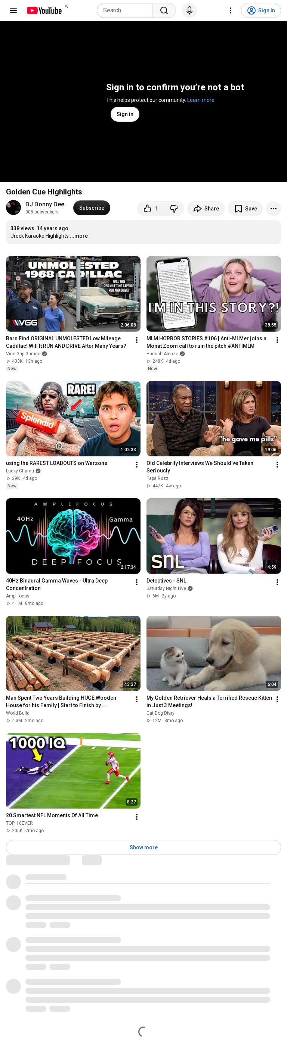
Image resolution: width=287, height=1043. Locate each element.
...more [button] (79, 236)
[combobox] (127, 10)
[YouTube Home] (44, 10)
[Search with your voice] (189, 10)
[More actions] (273, 208)
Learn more (201, 100)
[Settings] (230, 10)
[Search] (164, 10)
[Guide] (13, 10)
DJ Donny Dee (44, 204)
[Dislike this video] (173, 208)
